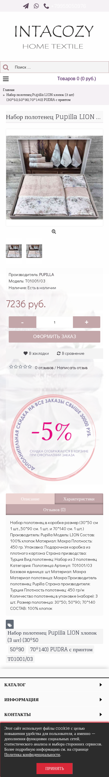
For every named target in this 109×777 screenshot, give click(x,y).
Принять (54, 768)
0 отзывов (44, 367)
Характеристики (78, 499)
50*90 (17, 649)
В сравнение (73, 353)
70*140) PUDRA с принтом (61, 649)
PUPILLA (46, 274)
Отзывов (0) (54, 510)
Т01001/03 (20, 659)
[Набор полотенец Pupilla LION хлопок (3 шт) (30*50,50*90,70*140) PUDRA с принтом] (54, 177)
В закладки (39, 353)
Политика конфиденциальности (32, 754)
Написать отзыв (72, 367)
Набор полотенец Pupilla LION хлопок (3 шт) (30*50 (52, 636)
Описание (30, 499)
